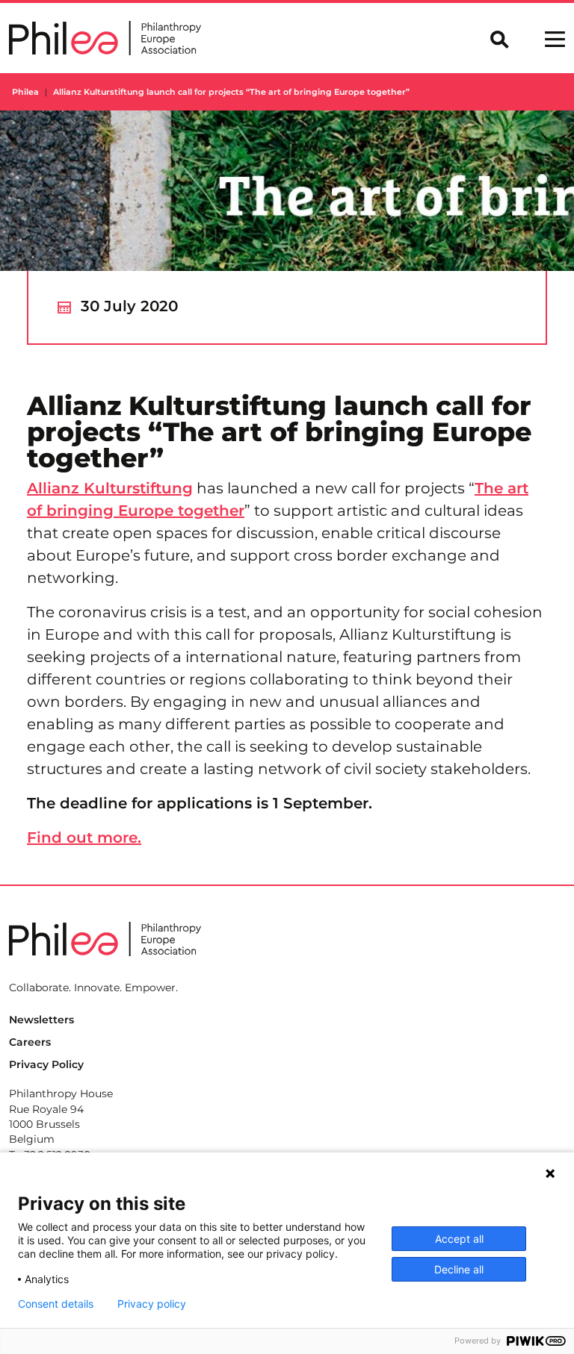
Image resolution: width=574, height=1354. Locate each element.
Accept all (459, 1238)
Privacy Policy (46, 1064)
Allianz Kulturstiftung (110, 488)
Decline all (459, 1269)
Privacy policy (151, 1304)
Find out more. (84, 837)
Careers (30, 1042)
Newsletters (41, 1020)
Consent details (55, 1304)
